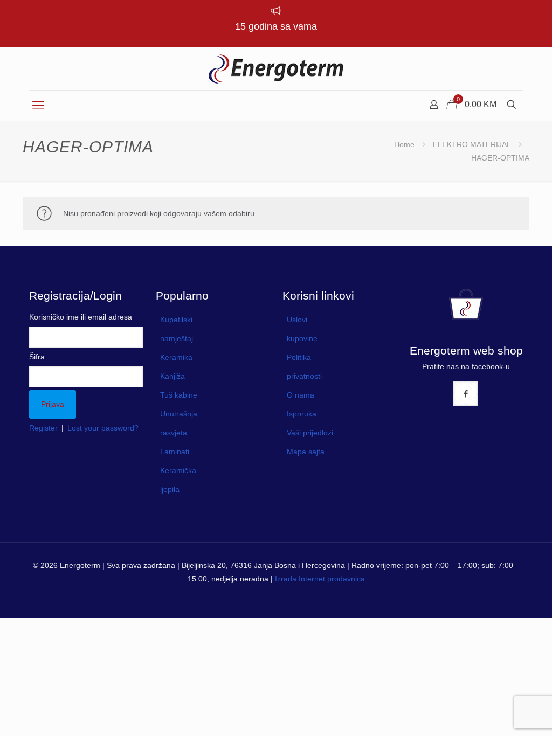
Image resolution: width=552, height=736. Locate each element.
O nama (300, 395)
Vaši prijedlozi (310, 432)
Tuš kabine (178, 395)
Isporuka (301, 413)
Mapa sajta (306, 451)
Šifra (37, 356)
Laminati (174, 451)
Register (43, 427)
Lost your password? (103, 427)
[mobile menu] (38, 105)
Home (404, 144)
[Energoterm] (276, 68)
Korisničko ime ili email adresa (80, 317)
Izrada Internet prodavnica (320, 578)
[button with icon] (465, 393)
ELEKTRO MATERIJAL (472, 144)
